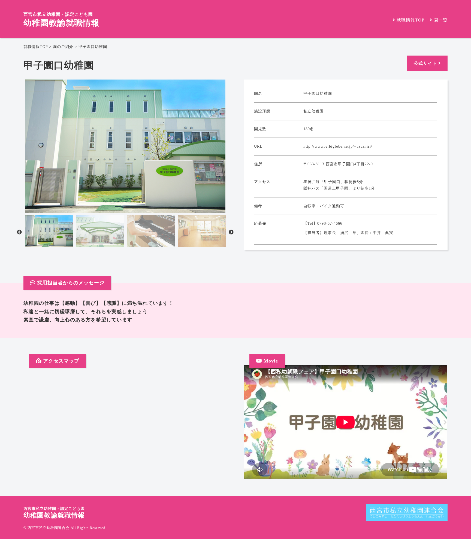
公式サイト (426, 63)
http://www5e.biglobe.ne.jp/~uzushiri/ (337, 146)
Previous (19, 232)
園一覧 (440, 20)
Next (231, 232)
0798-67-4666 (329, 223)
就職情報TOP (35, 47)
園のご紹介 (63, 47)
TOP (410, 20)
